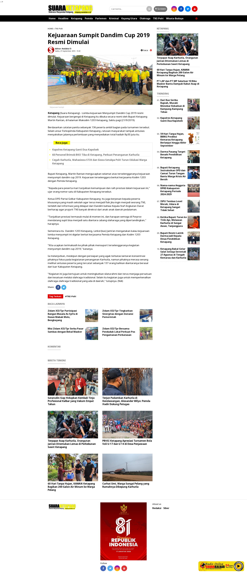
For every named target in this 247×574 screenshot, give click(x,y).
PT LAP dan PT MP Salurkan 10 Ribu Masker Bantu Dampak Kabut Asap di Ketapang (178, 83)
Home (52, 18)
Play (239, 566)
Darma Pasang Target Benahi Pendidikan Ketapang (172, 154)
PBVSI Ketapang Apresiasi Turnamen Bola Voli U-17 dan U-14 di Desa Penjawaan (127, 442)
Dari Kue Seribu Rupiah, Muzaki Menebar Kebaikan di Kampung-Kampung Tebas (172, 105)
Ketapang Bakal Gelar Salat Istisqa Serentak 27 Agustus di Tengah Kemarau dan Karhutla (173, 253)
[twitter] (188, 9)
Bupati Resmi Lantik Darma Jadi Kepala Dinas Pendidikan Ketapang (172, 237)
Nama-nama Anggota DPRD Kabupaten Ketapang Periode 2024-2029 (172, 190)
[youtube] (195, 9)
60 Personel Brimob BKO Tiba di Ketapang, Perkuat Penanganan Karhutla (95, 154)
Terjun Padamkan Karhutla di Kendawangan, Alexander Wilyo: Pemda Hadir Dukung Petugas (126, 401)
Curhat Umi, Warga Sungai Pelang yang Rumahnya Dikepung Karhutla (125, 485)
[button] (196, 17)
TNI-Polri (158, 18)
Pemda (89, 18)
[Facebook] (58, 287)
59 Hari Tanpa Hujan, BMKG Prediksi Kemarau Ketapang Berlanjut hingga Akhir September (173, 139)
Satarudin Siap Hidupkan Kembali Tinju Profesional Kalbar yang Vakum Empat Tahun (71, 401)
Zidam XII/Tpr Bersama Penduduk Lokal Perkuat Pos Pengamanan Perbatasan (118, 331)
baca (145, 50)
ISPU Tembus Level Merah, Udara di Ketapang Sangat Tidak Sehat (171, 206)
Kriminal (114, 18)
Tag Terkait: (55, 296)
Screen (161, 8)
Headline (63, 18)
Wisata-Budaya (174, 18)
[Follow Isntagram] (117, 568)
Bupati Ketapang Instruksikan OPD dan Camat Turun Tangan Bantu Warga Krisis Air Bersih (173, 173)
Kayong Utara (129, 18)
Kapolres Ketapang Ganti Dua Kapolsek (75, 149)
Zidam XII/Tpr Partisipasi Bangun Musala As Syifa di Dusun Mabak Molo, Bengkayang (63, 315)
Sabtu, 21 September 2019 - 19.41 (67, 51)
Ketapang (76, 18)
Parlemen (100, 18)
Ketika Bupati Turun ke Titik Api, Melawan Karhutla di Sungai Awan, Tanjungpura (173, 222)
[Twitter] (63, 287)
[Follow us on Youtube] (124, 568)
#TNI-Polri (70, 296)
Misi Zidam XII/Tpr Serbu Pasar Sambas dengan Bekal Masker (65, 330)
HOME (50, 28)
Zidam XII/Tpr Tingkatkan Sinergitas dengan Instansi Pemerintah (117, 314)
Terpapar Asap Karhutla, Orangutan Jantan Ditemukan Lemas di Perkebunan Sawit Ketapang (72, 444)
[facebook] (181, 9)
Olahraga (145, 18)
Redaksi (156, 508)
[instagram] (174, 9)
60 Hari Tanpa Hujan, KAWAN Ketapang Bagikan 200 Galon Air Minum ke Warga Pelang (71, 487)
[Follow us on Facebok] (103, 568)
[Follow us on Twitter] (110, 568)
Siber (166, 508)
